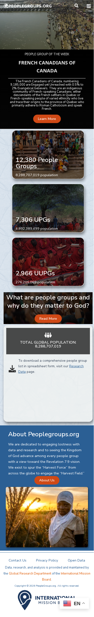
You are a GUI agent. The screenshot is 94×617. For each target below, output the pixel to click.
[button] (77, 6)
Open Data (76, 560)
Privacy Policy (47, 560)
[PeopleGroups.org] (28, 6)
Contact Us (17, 560)
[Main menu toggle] (89, 6)
